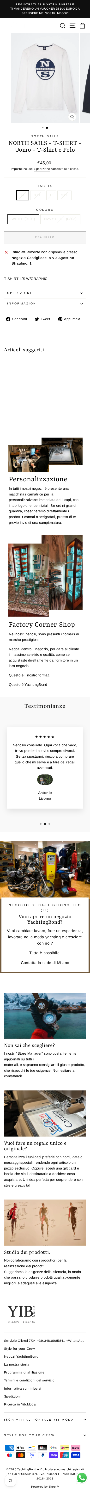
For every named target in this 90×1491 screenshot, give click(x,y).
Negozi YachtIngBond (21, 1356)
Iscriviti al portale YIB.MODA (39, 1419)
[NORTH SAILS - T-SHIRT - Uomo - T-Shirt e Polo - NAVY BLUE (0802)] (12, 420)
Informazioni (22, 303)
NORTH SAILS (45, 136)
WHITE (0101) (23, 219)
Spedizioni (19, 292)
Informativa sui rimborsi (22, 1388)
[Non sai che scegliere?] (45, 1016)
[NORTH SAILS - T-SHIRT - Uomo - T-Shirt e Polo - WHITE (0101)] (7, 420)
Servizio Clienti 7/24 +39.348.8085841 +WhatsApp (44, 1341)
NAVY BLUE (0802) (60, 219)
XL (22, 195)
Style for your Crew (19, 1348)
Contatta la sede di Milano (45, 962)
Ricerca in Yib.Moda (20, 1404)
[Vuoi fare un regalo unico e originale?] (45, 1113)
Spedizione (42, 169)
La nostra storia (16, 1364)
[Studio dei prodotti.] (45, 1223)
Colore (45, 209)
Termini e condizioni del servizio (29, 1380)
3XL (64, 195)
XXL (37, 195)
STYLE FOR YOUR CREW (29, 1435)
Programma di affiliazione (24, 1372)
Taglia (44, 185)
